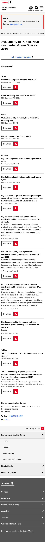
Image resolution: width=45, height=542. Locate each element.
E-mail (6, 420)
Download (40, 34)
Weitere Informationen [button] (11, 524)
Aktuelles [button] (5, 511)
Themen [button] (4, 517)
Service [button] (4, 492)
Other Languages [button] (8, 472)
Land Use (9, 34)
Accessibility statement (12, 460)
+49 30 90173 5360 (15, 416)
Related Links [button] (7, 466)
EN (2, 34)
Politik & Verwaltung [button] (10, 505)
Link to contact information (21, 57)
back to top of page (33, 428)
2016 (33, 34)
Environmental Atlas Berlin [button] (13, 435)
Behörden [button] (5, 498)
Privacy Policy (8, 453)
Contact (6, 447)
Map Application (16, 24)
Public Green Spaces (21, 34)
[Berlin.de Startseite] (6, 2)
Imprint (5, 441)
